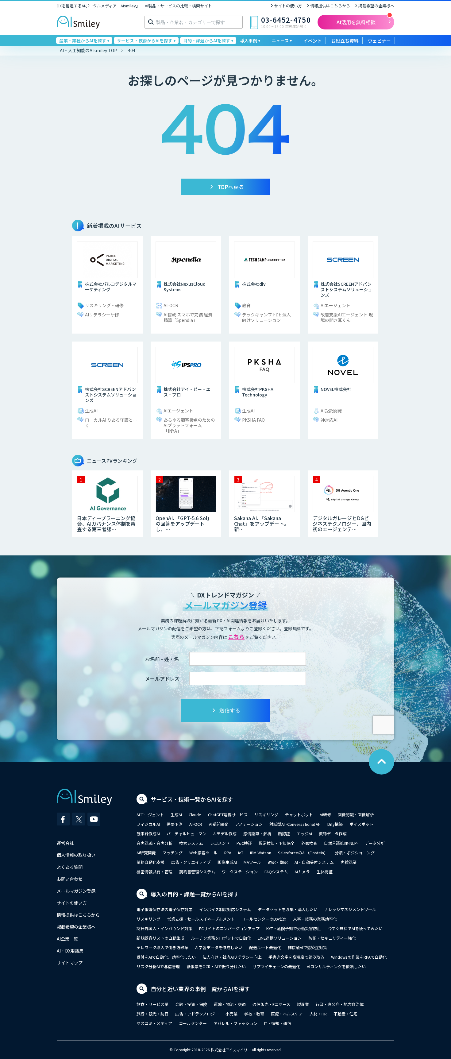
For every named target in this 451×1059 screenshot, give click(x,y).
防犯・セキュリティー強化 (332, 938)
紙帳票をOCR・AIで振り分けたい (216, 966)
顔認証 (284, 834)
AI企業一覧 (67, 939)
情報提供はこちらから (330, 6)
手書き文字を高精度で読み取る (296, 957)
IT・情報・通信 (277, 1023)
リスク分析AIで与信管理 (158, 966)
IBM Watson (260, 853)
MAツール (252, 862)
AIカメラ (302, 872)
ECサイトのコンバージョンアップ (229, 928)
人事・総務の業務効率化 (315, 919)
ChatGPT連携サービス (228, 814)
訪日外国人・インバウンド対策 (164, 928)
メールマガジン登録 (76, 891)
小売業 (231, 1014)
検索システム (191, 843)
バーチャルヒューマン (186, 834)
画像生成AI (227, 862)
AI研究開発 (146, 853)
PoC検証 (244, 843)
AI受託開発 (218, 824)
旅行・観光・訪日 (152, 1014)
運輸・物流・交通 (230, 1004)
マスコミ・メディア (154, 1023)
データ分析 (375, 843)
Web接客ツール (203, 853)
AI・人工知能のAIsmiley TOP (88, 50)
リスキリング (266, 814)
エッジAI (304, 834)
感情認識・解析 (257, 834)
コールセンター (193, 1023)
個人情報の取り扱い (76, 855)
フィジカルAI (148, 824)
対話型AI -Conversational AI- (295, 824)
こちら (236, 636)
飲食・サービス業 (152, 1004)
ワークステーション (240, 872)
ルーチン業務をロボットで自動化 (221, 938)
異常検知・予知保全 (277, 843)
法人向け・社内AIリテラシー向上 (232, 957)
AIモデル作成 (225, 834)
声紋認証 (349, 862)
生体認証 (325, 872)
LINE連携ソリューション (280, 938)
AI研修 (325, 814)
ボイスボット (361, 824)
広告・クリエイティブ (191, 862)
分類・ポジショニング (355, 853)
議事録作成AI (148, 834)
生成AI (176, 814)
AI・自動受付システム (314, 862)
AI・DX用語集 (70, 951)
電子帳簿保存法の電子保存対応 (164, 909)
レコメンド (220, 843)
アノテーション (249, 824)
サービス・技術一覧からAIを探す (192, 799)
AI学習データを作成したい (218, 947)
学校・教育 (254, 1014)
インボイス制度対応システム (225, 909)
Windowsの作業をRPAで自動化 (359, 957)
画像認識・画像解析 (356, 814)
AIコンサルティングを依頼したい (336, 966)
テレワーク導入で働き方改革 (162, 947)
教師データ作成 (333, 834)
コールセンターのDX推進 (263, 919)
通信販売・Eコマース (271, 1004)
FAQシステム (276, 872)
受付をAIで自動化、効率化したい (166, 957)
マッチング (173, 853)
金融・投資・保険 (191, 1004)
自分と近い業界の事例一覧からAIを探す (200, 988)
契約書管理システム (197, 872)
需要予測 (175, 824)
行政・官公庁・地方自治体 (340, 1004)
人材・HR (318, 1014)
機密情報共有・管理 (154, 872)
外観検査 (309, 843)
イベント (312, 40)
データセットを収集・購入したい (288, 909)
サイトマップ (70, 963)
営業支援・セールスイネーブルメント (201, 919)
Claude (195, 814)
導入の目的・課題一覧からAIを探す (195, 894)
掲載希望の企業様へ (376, 6)
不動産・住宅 (345, 1014)
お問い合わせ (70, 879)
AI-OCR (195, 824)
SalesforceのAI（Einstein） (303, 853)
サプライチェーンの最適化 (276, 966)
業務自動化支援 (150, 862)
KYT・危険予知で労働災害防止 (293, 928)
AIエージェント (150, 814)
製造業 (303, 1004)
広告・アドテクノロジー (197, 1014)
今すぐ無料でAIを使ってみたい (355, 928)
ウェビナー (379, 40)
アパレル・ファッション (235, 1023)
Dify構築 (335, 824)
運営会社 (65, 843)
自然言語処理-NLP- (341, 843)
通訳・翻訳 (278, 862)
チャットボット (299, 814)
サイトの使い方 (288, 6)
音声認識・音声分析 (154, 843)
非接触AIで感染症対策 (307, 947)
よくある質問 (70, 867)
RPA (227, 853)
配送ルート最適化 (265, 947)
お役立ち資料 (345, 40)
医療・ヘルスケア (287, 1014)
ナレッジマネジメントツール (350, 909)
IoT (240, 853)
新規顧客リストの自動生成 (160, 938)
